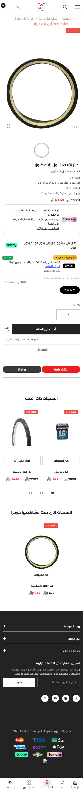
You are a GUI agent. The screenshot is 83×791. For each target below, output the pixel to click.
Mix (71, 177)
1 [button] (52, 493)
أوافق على (14, 339)
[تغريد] (45, 698)
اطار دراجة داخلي (61, 472)
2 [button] (47, 493)
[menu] (77, 7)
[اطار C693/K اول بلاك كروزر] (41, 545)
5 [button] (30, 493)
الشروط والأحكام (30, 339)
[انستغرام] (65, 698)
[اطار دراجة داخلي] (61, 431)
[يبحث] (65, 7)
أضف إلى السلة (46, 329)
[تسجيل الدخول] (18, 7)
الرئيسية (67, 18)
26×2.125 (70, 289)
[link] (61, 784)
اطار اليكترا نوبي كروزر (22, 472)
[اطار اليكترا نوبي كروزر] (21, 431)
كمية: (76, 305)
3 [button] (41, 493)
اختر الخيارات (61, 460)
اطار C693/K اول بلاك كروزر (51, 24)
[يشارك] (7, 329)
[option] (41, 79)
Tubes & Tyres (24, 18)
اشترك (19, 682)
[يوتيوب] (55, 698)
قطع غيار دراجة (47, 18)
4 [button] (36, 493)
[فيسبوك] (76, 698)
